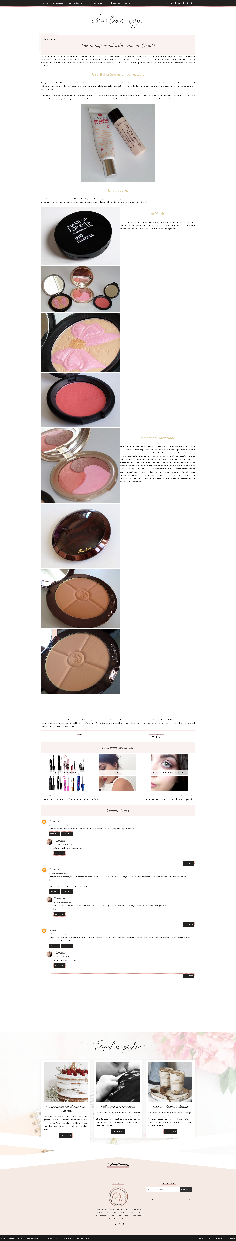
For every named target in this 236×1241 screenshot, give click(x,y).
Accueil (46, 3)
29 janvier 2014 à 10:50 (63, 844)
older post (184, 795)
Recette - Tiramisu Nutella (170, 1106)
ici (146, 202)
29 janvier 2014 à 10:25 (58, 825)
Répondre (54, 834)
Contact (129, 3)
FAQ (32, 1238)
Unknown (55, 821)
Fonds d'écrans (75, 3)
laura (52, 930)
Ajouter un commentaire (181, 981)
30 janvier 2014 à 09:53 (63, 902)
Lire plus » (65, 1135)
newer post (52, 795)
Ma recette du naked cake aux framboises (65, 1108)
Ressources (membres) (97, 3)
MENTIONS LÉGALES (74, 1238)
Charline (59, 840)
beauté (79, 737)
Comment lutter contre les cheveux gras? (167, 799)
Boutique (116, 3)
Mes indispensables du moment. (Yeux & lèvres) (73, 799)
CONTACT (87, 1238)
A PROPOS (25, 1238)
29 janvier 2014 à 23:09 (58, 873)
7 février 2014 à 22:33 (58, 934)
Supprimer (67, 834)
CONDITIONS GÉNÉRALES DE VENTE (49, 1238)
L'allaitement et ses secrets (118, 1106)
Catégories (58, 3)
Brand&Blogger (228, 1238)
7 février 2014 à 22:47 (62, 956)
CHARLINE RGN (13, 1238)
